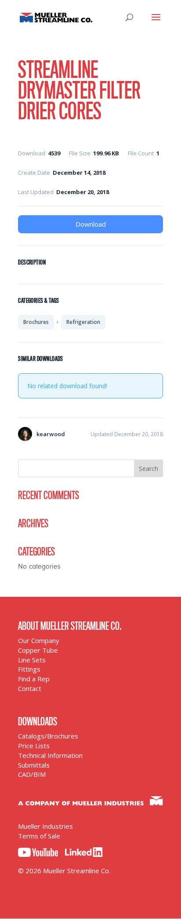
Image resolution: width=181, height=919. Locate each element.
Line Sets (32, 659)
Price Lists (34, 745)
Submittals (34, 765)
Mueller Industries (45, 826)
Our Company (38, 640)
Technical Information (50, 755)
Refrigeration (83, 322)
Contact (29, 688)
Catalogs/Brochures (48, 736)
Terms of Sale (39, 835)
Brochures (36, 322)
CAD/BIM (32, 774)
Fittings (29, 669)
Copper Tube (38, 650)
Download (91, 224)
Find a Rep (34, 678)
